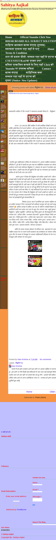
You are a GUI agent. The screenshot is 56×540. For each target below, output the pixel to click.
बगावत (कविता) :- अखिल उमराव (5, 172)
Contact (46, 68)
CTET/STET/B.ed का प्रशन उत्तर (23, 60)
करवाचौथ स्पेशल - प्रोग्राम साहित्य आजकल (5, 111)
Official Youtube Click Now (35, 37)
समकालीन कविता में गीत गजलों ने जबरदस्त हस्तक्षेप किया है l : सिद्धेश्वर (24, 93)
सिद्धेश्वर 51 (19, 363)
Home (8, 37)
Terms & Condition (16, 52)
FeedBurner (21, 510)
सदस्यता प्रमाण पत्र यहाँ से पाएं (22, 49)
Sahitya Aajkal (14, 4)
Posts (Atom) (40, 397)
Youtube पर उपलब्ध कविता (19, 68)
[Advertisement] (35, 386)
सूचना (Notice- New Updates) (21, 80)
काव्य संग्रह (11, 72)
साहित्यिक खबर (34, 72)
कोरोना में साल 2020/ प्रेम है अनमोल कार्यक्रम (5, 164)
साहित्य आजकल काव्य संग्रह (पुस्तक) (25, 45)
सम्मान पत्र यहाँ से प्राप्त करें (20, 76)
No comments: (46, 359)
